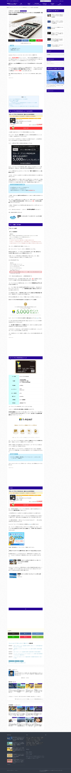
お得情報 (52, 4)
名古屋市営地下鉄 (28, 742)
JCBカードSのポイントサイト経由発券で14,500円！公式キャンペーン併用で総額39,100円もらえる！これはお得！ (28, 646)
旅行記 (36, 742)
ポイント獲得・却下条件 (14, 100)
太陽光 (33, 742)
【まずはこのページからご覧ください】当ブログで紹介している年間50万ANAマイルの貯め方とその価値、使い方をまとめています (55, 85)
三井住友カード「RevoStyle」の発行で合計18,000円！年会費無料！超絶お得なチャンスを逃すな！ (25, 696)
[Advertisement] (26, 85)
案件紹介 (30, 743)
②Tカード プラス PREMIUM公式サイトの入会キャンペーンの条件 (24, 102)
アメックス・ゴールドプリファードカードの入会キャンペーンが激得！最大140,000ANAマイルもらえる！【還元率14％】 (28, 654)
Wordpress (38, 737)
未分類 (27, 743)
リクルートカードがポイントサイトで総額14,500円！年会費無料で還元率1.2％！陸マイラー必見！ (28, 657)
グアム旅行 (38, 738)
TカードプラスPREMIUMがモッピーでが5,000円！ (18, 99)
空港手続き (33, 743)
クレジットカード (12, 643)
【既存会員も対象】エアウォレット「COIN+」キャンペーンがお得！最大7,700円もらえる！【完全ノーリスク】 (15, 762)
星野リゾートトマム (40, 742)
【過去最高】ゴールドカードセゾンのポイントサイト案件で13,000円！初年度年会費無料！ (28, 649)
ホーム (16, 770)
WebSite (23, 677)
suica (35, 737)
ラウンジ (32, 741)
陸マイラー (21, 4)
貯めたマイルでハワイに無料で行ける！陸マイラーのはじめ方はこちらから (24, 106)
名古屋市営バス (37, 741)
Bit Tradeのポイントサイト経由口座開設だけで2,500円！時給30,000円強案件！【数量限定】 (18, 744)
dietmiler (16, 671)
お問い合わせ (49, 61)
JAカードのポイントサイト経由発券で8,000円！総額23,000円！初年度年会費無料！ (27, 651)
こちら (37, 317)
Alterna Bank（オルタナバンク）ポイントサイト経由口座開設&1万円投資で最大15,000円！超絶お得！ (18, 739)
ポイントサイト (20, 643)
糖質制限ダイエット (60, 4)
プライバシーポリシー (50, 63)
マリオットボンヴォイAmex (36, 4)
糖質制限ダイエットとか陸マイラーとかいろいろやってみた (12, 4)
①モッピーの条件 (14, 101)
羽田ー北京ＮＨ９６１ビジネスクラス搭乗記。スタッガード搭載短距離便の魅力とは (29, 699)
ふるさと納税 (45, 4)
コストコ (42, 738)
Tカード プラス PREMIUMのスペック (16, 103)
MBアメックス (28, 737)
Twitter (28, 677)
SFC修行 (29, 4)
